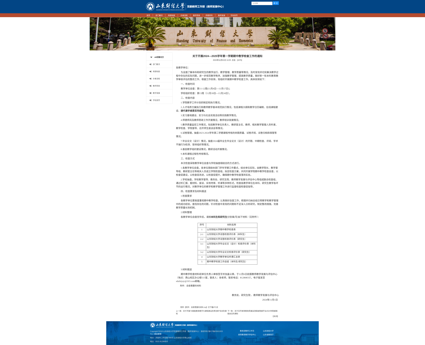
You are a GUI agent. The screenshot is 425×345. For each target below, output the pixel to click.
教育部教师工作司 (247, 331)
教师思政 (156, 86)
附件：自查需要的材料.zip (196, 307)
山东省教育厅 (268, 335)
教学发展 (156, 93)
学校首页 (156, 100)
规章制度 (156, 71)
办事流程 (156, 79)
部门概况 (156, 64)
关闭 (275, 316)
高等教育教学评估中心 (247, 335)
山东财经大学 (268, 331)
